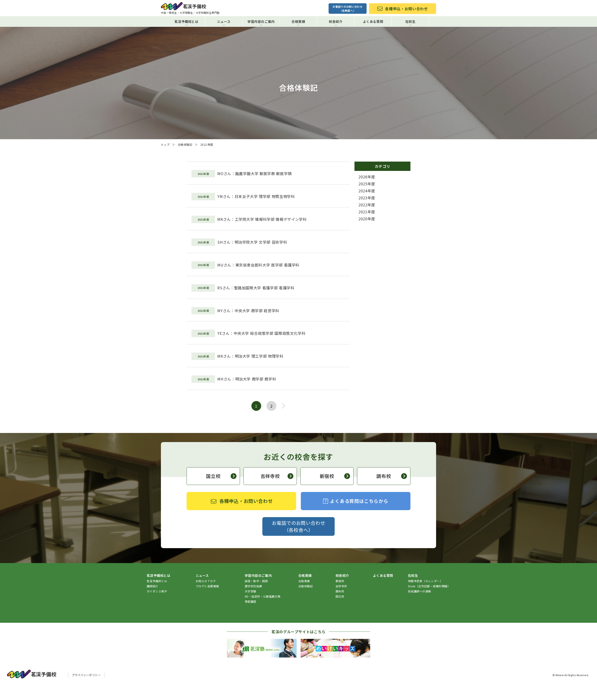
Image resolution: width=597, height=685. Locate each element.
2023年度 (366, 198)
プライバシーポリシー (86, 675)
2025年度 (366, 184)
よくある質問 (373, 21)
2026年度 (366, 177)
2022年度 (366, 205)
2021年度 (366, 211)
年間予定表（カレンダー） (425, 581)
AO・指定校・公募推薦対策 (263, 596)
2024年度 (366, 191)
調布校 (383, 476)
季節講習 (250, 601)
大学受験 (250, 591)
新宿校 (327, 476)
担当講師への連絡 (419, 591)
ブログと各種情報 (207, 586)
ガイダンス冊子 (157, 591)
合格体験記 (185, 144)
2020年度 (366, 218)
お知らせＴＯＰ (206, 581)
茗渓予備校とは (157, 581)
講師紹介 (152, 586)
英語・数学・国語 (256, 581)
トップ (165, 144)
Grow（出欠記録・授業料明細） (429, 586)
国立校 (213, 476)
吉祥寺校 (270, 476)
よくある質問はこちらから (359, 501)
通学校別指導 (253, 586)
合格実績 (304, 581)
